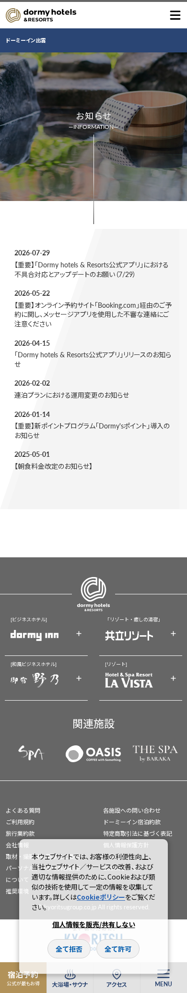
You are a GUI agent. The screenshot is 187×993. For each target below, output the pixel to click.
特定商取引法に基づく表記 (137, 834)
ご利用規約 (20, 822)
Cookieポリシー (101, 897)
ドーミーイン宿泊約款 (132, 822)
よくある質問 (23, 810)
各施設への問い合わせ (132, 810)
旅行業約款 (20, 834)
